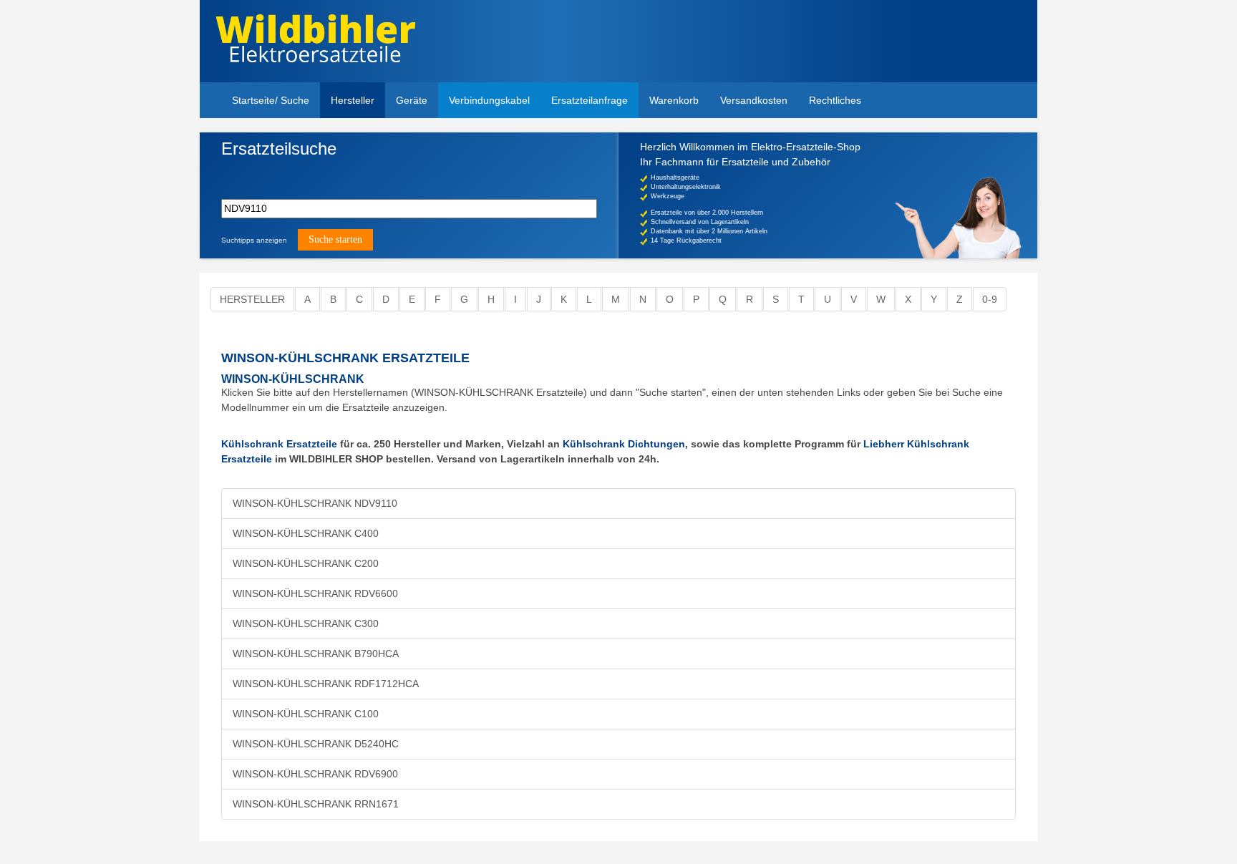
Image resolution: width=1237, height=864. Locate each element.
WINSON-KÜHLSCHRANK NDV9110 (315, 503)
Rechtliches (835, 100)
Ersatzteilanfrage (589, 100)
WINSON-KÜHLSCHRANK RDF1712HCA (326, 683)
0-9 (989, 299)
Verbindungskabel (489, 100)
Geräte (411, 100)
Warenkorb (674, 100)
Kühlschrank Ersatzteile (279, 444)
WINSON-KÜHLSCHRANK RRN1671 (316, 804)
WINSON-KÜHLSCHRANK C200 (306, 563)
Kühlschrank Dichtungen (624, 444)
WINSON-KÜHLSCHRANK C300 (306, 623)
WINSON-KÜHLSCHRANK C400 (306, 533)
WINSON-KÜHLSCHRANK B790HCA (316, 653)
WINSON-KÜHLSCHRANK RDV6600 (315, 593)
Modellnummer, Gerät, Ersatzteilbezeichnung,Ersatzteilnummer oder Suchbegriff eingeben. (331, 173)
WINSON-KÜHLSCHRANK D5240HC (316, 743)
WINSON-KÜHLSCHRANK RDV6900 (315, 774)
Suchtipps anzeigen (254, 240)
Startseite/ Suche (270, 100)
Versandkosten (753, 100)
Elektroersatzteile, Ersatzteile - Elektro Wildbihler (315, 43)
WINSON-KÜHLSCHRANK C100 (306, 713)
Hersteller (352, 100)
